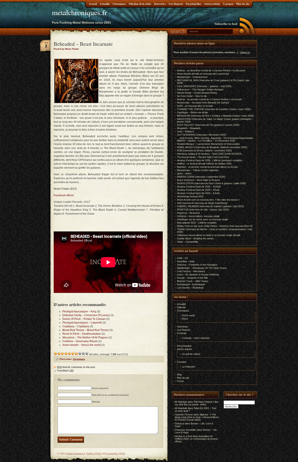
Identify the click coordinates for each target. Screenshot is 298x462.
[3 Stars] (62, 353)
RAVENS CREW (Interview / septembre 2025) (201, 176)
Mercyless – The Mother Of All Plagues (85, 337)
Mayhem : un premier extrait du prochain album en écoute (207, 167)
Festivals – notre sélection (196, 338)
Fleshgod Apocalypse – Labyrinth (82, 322)
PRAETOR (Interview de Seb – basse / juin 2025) (203, 209)
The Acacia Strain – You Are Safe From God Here (203, 157)
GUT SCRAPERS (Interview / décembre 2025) (201, 134)
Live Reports (176, 4)
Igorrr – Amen (184, 173)
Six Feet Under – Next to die (192, 96)
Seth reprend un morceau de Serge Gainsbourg (202, 203)
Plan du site (242, 4)
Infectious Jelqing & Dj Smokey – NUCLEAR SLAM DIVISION (209, 153)
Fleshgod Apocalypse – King (79, 311)
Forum (180, 381)
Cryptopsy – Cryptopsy (75, 326)
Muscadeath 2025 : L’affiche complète (197, 222)
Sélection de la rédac (140, 4)
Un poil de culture (191, 354)
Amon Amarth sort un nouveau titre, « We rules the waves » (208, 199)
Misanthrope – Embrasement (192, 77)
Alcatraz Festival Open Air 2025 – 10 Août (199, 186)
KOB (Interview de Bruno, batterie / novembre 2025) (204, 150)
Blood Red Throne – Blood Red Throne (85, 330)
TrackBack (65, 370)
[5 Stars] (69, 353)
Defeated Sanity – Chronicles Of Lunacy (86, 315)
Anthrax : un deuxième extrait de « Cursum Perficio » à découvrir (211, 70)
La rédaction (188, 366)
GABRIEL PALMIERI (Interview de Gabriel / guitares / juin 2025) (210, 206)
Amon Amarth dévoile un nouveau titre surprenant (203, 73)
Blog (179, 374)
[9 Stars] (83, 353)
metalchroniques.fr (79, 12)
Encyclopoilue (193, 4)
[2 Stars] (59, 353)
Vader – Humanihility (187, 241)
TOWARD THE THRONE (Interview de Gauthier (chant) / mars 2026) (214, 109)
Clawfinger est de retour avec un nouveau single (202, 219)
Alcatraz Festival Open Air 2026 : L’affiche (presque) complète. (210, 160)
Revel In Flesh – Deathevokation (81, 333)
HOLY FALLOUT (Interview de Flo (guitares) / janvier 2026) (208, 125)
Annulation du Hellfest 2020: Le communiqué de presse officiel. (196, 439)
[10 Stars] (87, 353)
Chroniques (119, 4)
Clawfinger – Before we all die (192, 112)
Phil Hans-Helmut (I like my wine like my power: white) (196, 403)
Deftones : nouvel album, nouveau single (198, 216)
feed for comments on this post (76, 367)
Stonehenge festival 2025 (190, 196)
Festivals (182, 333)
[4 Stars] (66, 353)
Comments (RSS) (115, 453)
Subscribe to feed (226, 23)
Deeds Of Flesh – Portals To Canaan (84, 318)
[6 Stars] (73, 353)
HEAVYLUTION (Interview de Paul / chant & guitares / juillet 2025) (211, 183)
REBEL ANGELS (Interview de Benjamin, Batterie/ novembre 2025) (212, 147)
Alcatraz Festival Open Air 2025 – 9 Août (198, 190)
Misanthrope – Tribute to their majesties (198, 170)
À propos (228, 4)
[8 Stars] (80, 353)
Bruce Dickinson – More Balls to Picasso (198, 180)
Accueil (93, 4)
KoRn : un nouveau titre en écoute (195, 106)
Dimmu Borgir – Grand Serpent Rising (197, 92)
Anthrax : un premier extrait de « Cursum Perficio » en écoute (209, 99)
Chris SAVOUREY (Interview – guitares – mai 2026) (204, 86)
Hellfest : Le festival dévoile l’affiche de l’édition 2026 (204, 163)
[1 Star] (55, 353)
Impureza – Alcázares (188, 213)
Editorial (181, 307)
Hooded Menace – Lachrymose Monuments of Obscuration (208, 144)
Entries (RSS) (93, 453)
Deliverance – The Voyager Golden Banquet (200, 89)
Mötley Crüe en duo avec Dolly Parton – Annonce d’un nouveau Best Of (214, 226)
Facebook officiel (64, 195)
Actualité (105, 4)
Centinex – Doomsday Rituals (80, 341)
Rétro (185, 318)
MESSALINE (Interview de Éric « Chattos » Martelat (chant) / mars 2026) (215, 115)
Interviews (160, 4)
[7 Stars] (76, 353)
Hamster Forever (184, 414)
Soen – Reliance (185, 131)
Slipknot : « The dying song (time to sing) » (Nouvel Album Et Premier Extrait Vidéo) (197, 417)
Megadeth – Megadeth (188, 128)
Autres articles (212, 4)
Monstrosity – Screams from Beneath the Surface (203, 102)
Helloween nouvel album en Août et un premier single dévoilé (208, 235)
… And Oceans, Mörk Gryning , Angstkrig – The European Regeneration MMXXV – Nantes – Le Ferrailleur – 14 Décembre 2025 (215, 139)
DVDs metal (188, 315)
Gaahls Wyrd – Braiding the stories (195, 238)
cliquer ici (245, 52)
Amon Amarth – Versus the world (81, 344)
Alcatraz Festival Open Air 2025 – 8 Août (198, 193)
